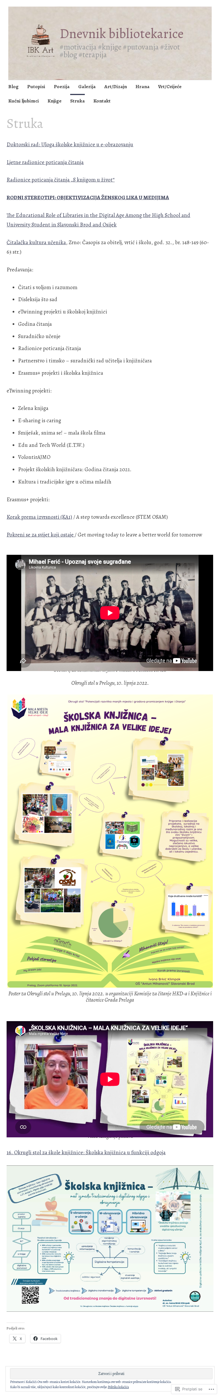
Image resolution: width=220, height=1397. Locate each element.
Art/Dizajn (115, 86)
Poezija (62, 86)
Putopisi (36, 86)
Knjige (55, 101)
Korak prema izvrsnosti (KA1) (39, 517)
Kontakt (102, 101)
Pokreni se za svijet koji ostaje (41, 534)
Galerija (87, 86)
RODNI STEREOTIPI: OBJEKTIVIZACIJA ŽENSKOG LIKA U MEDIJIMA (88, 197)
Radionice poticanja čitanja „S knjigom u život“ (61, 179)
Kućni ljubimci (23, 101)
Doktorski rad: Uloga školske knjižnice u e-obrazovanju (70, 144)
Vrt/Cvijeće (170, 86)
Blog (13, 86)
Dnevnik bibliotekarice (122, 33)
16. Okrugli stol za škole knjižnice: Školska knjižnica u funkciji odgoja (86, 1152)
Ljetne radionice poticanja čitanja (45, 162)
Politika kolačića (118, 1387)
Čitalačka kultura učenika (36, 242)
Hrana (142, 86)
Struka (77, 101)
